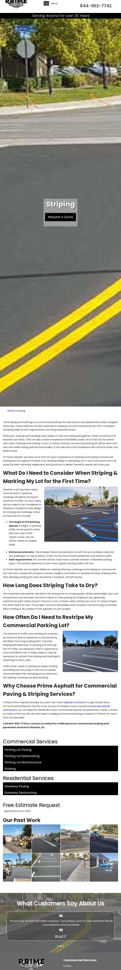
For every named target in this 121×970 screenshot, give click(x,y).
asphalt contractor (75, 702)
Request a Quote (60, 217)
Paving (67, 966)
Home (10, 410)
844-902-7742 (96, 6)
